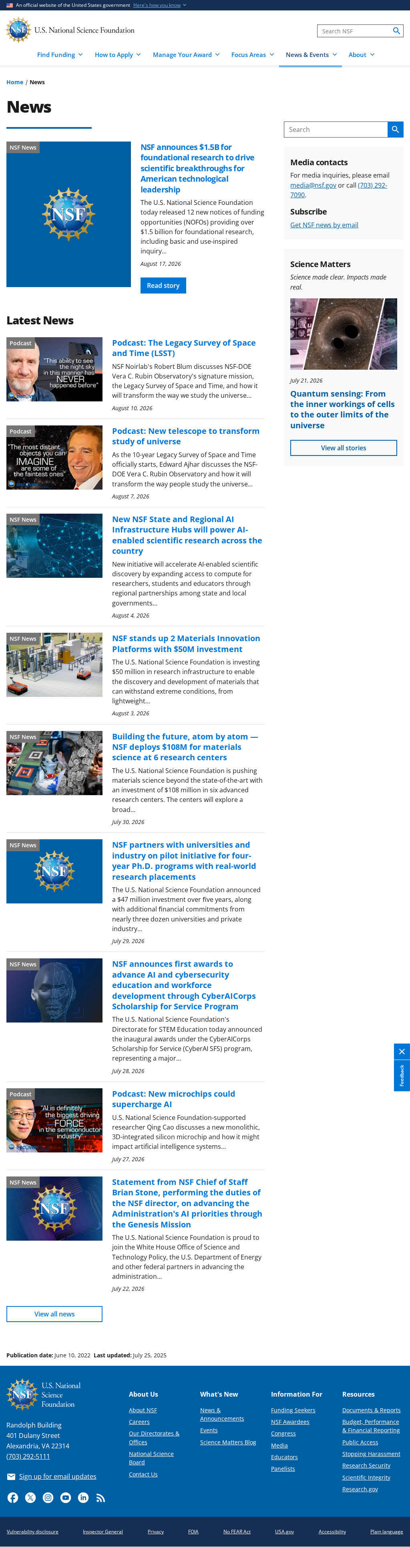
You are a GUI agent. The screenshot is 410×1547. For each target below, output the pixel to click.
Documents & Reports (371, 1410)
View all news (54, 1314)
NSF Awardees (290, 1422)
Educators (284, 1457)
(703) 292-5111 (28, 1456)
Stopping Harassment (371, 1454)
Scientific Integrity (366, 1477)
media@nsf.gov (313, 185)
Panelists (283, 1468)
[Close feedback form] (402, 1052)
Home (14, 82)
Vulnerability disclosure (32, 1531)
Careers (139, 1422)
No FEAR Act (237, 1531)
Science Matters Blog (228, 1442)
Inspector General (103, 1531)
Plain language (386, 1531)
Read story (163, 285)
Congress (283, 1433)
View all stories (343, 447)
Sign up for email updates (57, 1476)
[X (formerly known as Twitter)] (30, 1497)
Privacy (156, 1531)
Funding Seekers (293, 1410)
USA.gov (284, 1531)
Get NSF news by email (324, 225)
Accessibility (332, 1531)
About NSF (143, 1410)
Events (209, 1430)
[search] (397, 31)
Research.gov (360, 1489)
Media (279, 1445)
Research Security (366, 1465)
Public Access (360, 1442)
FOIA (193, 1531)
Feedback (401, 1075)
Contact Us (143, 1474)
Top (392, 1324)
